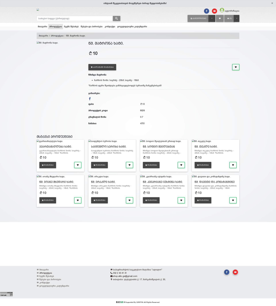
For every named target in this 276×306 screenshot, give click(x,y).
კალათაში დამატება (103, 67)
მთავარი (42, 26)
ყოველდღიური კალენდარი (132, 26)
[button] (198, 18)
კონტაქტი (110, 26)
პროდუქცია (56, 26)
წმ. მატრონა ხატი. (76, 35)
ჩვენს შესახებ (71, 26)
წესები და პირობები (91, 26)
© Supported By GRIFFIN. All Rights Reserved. (141, 302)
